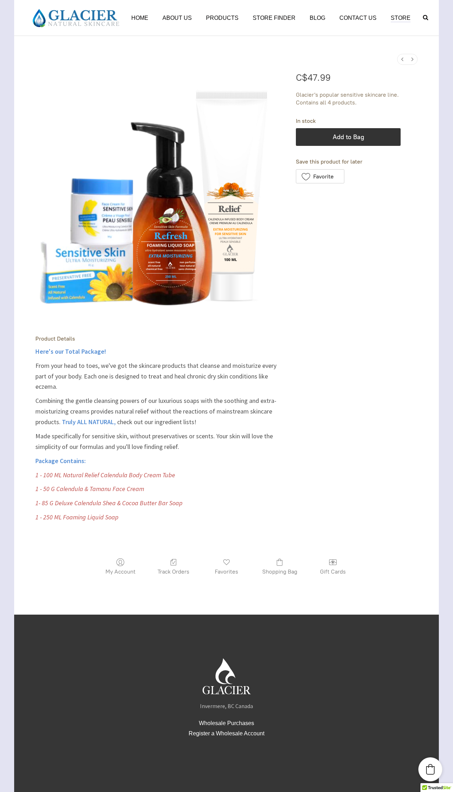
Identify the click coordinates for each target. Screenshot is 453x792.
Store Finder (274, 18)
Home (139, 18)
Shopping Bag (279, 571)
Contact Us (358, 18)
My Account (120, 571)
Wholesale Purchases (226, 723)
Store (401, 18)
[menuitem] (402, 59)
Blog (317, 18)
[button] (320, 176)
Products (222, 18)
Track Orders (173, 571)
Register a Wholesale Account (226, 733)
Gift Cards (333, 571)
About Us (177, 18)
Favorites (226, 571)
